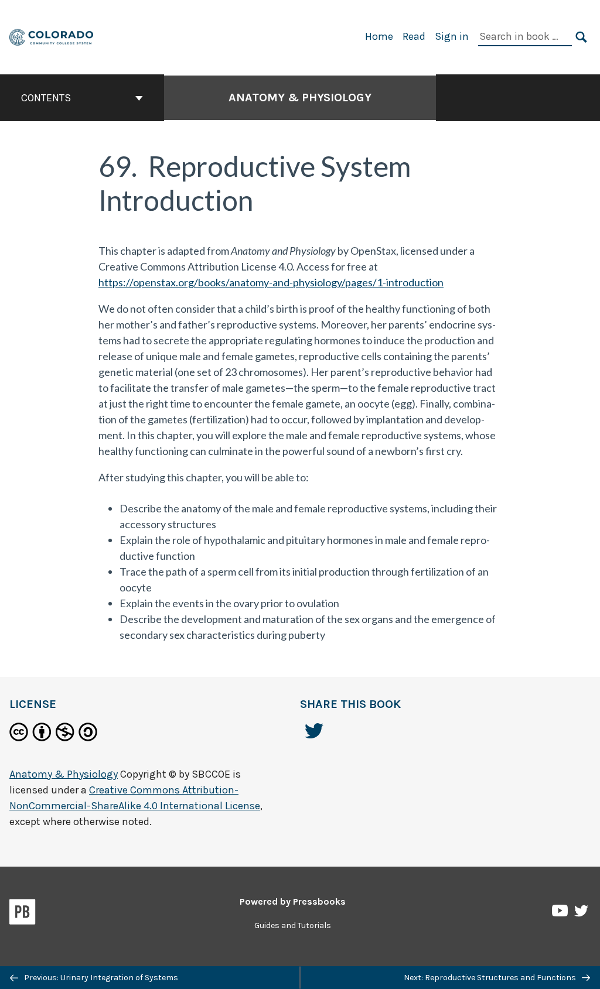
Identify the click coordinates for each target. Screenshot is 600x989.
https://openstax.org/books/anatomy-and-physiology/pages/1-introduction (271, 282)
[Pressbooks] (22, 914)
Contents (46, 97)
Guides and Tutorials (292, 925)
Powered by (293, 901)
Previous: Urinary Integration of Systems (100, 978)
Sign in (452, 36)
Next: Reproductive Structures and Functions (491, 978)
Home (379, 36)
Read (414, 36)
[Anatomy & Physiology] (51, 36)
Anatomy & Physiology (300, 97)
